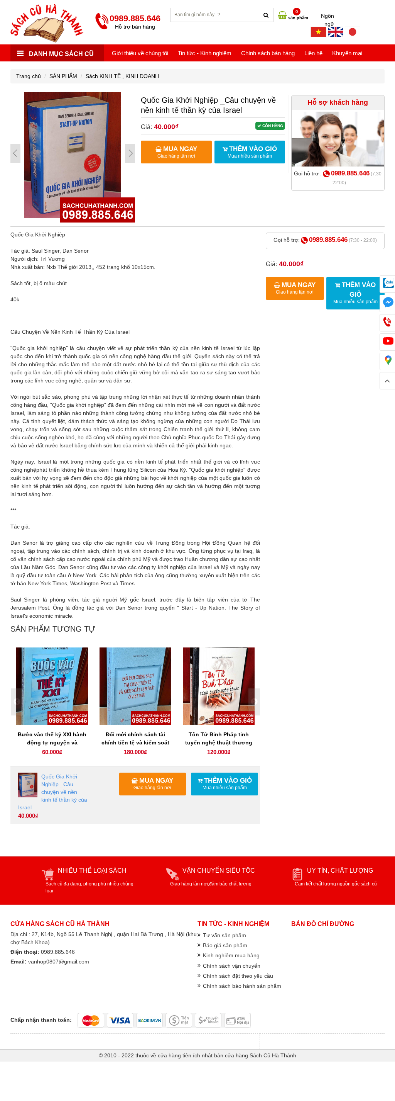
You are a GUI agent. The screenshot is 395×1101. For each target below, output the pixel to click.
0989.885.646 (350, 173)
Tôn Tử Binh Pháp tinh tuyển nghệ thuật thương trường (218, 742)
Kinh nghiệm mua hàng (231, 955)
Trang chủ (28, 76)
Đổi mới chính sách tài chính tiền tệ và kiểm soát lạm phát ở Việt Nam (135, 742)
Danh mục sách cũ (60, 54)
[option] (52, 702)
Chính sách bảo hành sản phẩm (242, 986)
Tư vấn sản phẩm (224, 935)
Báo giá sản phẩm (225, 945)
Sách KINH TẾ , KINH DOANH (122, 76)
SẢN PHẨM (63, 76)
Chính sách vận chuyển (231, 966)
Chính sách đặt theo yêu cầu (238, 976)
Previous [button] (17, 701)
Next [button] (254, 701)
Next (130, 153)
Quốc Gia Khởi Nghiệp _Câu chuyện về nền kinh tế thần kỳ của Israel (52, 791)
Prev (15, 153)
